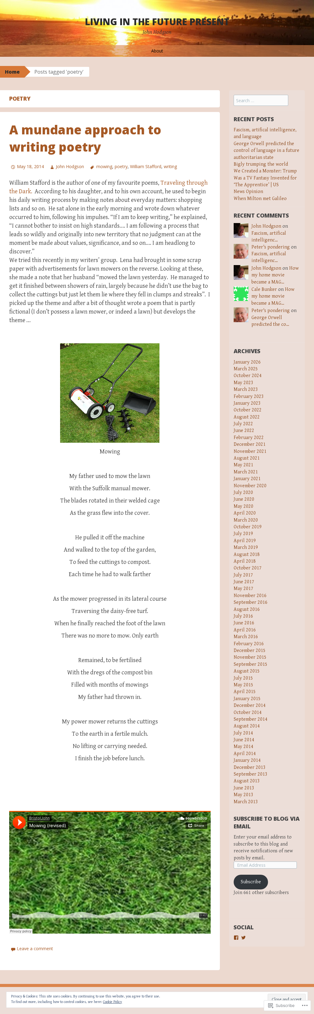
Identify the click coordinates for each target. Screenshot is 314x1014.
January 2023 (247, 403)
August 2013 (247, 781)
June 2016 (244, 623)
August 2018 (247, 554)
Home (12, 71)
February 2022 (249, 438)
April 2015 (245, 692)
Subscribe (251, 882)
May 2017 (243, 589)
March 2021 (246, 472)
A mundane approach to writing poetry (85, 138)
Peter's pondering (270, 247)
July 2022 (243, 424)
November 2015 (250, 657)
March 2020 (246, 520)
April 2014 (245, 754)
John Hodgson (70, 166)
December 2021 (250, 444)
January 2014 (247, 760)
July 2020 (243, 492)
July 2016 (243, 616)
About (157, 51)
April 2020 (245, 513)
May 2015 (243, 685)
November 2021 (250, 451)
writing (170, 166)
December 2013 (250, 767)
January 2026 (247, 362)
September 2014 (250, 719)
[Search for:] (261, 101)
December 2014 (250, 705)
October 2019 (248, 527)
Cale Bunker (264, 289)
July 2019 (243, 534)
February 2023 (249, 396)
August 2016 (247, 609)
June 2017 (244, 582)
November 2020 (250, 486)
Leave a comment (35, 948)
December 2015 (250, 651)
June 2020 (244, 499)
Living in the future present (157, 21)
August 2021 (247, 458)
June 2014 (244, 740)
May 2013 (243, 795)
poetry (121, 166)
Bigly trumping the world (261, 164)
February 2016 (249, 644)
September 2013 (250, 774)
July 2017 (243, 575)
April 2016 (245, 630)
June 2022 (244, 431)
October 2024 (248, 376)
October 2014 (248, 712)
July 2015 (243, 678)
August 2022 (247, 417)
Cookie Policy (112, 1002)
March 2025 (246, 369)
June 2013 (244, 788)
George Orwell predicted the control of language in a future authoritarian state (266, 150)
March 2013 (246, 802)
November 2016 (250, 596)
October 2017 (248, 568)
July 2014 (243, 733)
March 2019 (246, 547)
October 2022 (248, 410)
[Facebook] (236, 937)
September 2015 (250, 664)
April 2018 (245, 561)
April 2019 (245, 541)
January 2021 (247, 479)
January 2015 (247, 699)
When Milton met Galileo (260, 199)
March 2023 (246, 389)
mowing (104, 166)
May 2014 (243, 747)
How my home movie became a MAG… (275, 275)
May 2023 (243, 383)
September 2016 (250, 602)
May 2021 (243, 465)
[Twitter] (243, 937)
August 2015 (247, 671)
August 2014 (247, 726)
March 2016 (246, 637)
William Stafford (145, 166)
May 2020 (243, 506)
